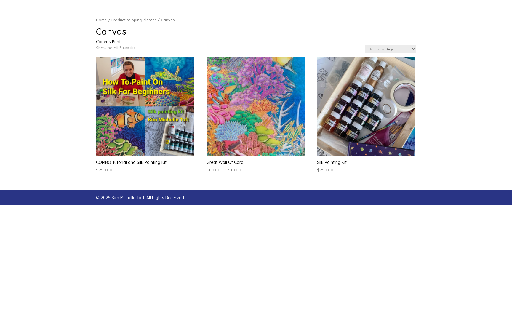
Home (101, 19)
